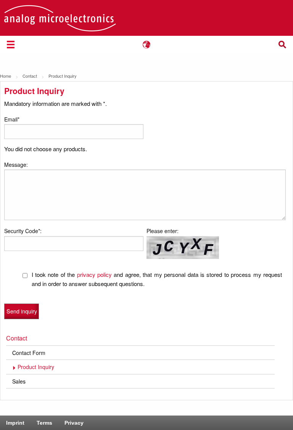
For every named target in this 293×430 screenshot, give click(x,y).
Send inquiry (21, 311)
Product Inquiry (36, 367)
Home (5, 76)
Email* (11, 119)
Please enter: (162, 231)
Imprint (15, 423)
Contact (30, 76)
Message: (16, 164)
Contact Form (28, 352)
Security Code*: (23, 231)
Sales (19, 381)
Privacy (74, 423)
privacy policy (94, 274)
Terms (44, 423)
